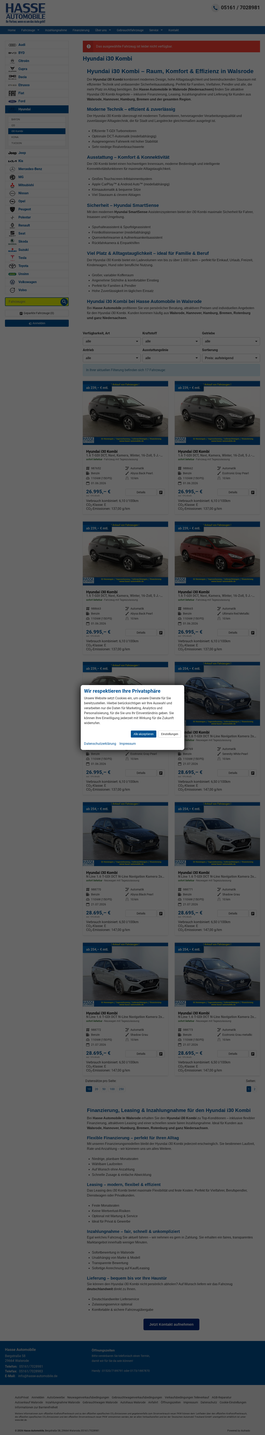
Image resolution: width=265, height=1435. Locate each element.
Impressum (127, 744)
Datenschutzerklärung (100, 744)
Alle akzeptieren (144, 734)
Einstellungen (169, 734)
